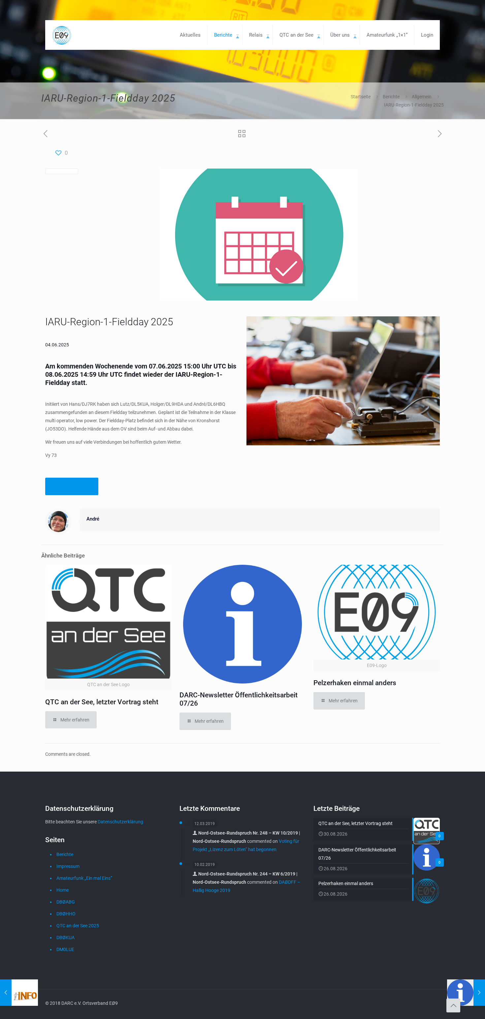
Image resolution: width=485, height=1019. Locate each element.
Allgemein (422, 96)
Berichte (391, 96)
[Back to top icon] (453, 1005)
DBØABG (65, 902)
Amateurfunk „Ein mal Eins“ (84, 878)
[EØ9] (62, 35)
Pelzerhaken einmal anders (354, 683)
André (92, 519)
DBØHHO (66, 913)
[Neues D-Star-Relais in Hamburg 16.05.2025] (19, 992)
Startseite (361, 96)
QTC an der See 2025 (77, 925)
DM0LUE (65, 949)
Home (62, 890)
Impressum (68, 866)
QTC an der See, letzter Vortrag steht (101, 702)
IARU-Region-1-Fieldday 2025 (414, 105)
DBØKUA (65, 937)
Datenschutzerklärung (120, 821)
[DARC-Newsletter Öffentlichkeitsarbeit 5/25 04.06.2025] (466, 992)
